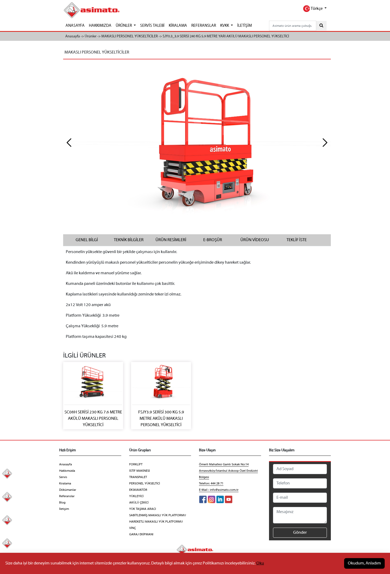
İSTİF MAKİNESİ (139, 471)
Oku (260, 563)
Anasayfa (65, 464)
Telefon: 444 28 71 (211, 483)
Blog (62, 502)
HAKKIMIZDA (100, 26)
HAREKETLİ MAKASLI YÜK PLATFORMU (156, 521)
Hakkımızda (67, 471)
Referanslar (67, 496)
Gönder (300, 533)
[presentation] (69, 142)
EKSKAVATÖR (138, 490)
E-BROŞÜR (212, 240)
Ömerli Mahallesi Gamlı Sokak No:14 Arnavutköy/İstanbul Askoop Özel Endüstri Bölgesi (228, 471)
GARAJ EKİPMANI (141, 534)
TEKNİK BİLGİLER (129, 240)
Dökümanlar (67, 490)
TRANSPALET (138, 477)
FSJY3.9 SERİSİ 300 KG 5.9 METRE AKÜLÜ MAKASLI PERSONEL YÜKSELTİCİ (161, 418)
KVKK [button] (225, 26)
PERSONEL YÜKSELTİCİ (144, 483)
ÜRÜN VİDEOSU (254, 240)
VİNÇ (132, 528)
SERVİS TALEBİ (152, 26)
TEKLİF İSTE (297, 240)
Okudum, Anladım (364, 563)
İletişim (64, 509)
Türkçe (316, 9)
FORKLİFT (135, 464)
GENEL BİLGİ (87, 240)
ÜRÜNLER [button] (124, 26)
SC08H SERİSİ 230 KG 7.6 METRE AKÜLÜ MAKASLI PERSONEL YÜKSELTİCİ (93, 418)
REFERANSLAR (203, 26)
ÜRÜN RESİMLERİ (170, 240)
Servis (63, 477)
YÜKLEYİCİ (136, 496)
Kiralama (65, 483)
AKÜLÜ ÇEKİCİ (139, 502)
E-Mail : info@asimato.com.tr (219, 490)
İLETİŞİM (244, 26)
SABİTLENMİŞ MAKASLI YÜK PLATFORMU (157, 515)
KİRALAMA (178, 26)
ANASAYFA (75, 26)
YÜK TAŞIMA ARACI (142, 509)
